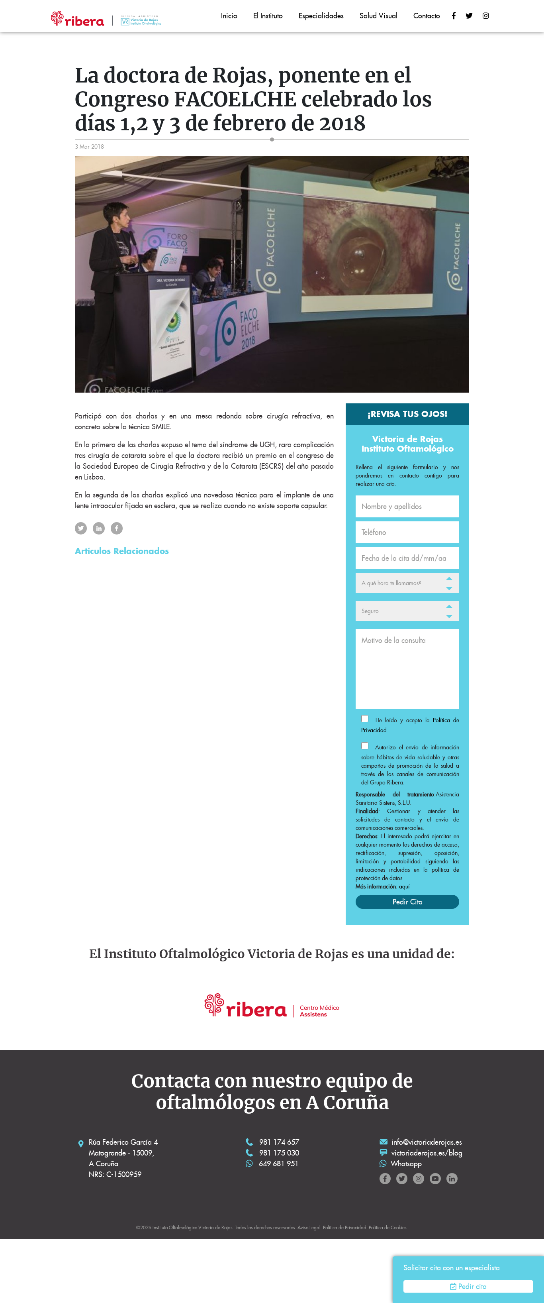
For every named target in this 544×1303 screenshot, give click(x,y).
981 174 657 (278, 1142)
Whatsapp (406, 1163)
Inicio (229, 15)
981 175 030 (278, 1153)
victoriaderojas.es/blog (426, 1153)
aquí (404, 886)
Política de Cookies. (388, 1227)
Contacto (426, 15)
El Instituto (268, 15)
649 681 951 (278, 1163)
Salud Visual (378, 15)
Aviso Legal (309, 1227)
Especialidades (321, 15)
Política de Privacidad (344, 1227)
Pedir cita (472, 1286)
